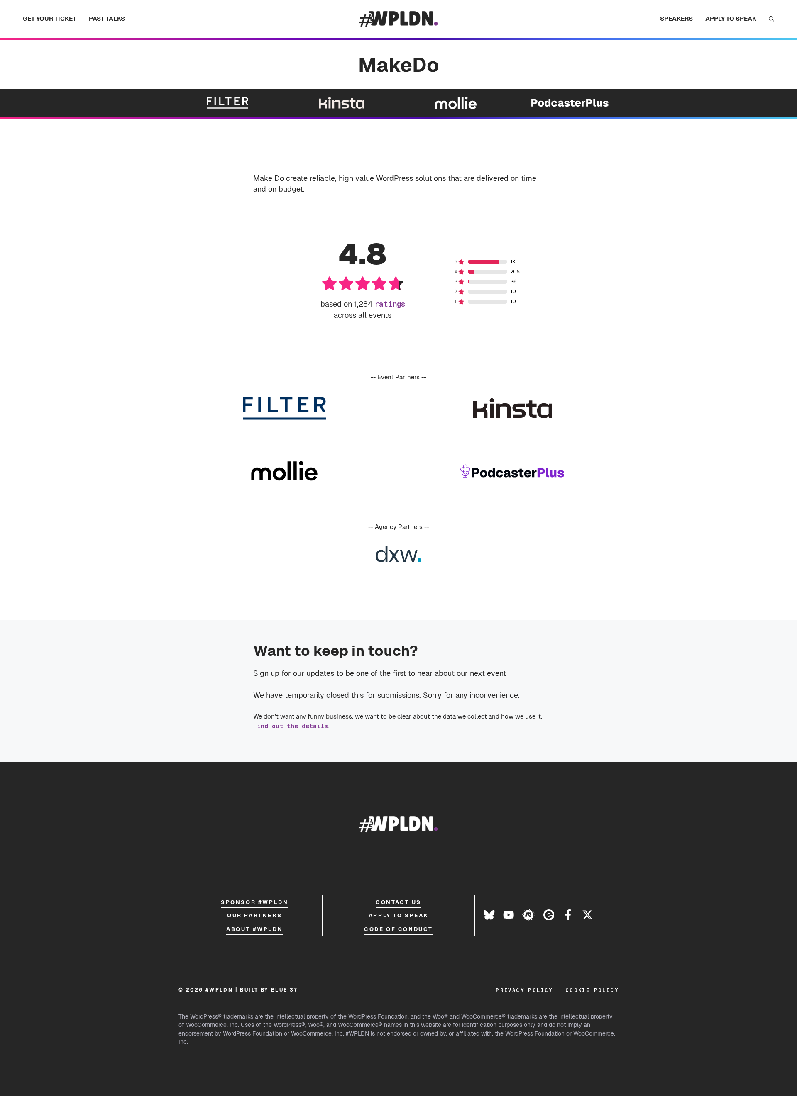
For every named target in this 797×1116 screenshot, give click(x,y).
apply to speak (398, 915)
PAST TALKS (107, 18)
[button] (771, 19)
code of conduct (398, 929)
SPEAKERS (676, 18)
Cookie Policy (592, 990)
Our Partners (254, 915)
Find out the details (290, 725)
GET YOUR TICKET (49, 18)
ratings (389, 304)
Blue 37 (284, 990)
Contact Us (398, 902)
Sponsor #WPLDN (254, 902)
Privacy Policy (524, 990)
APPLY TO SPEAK (730, 18)
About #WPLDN (254, 929)
